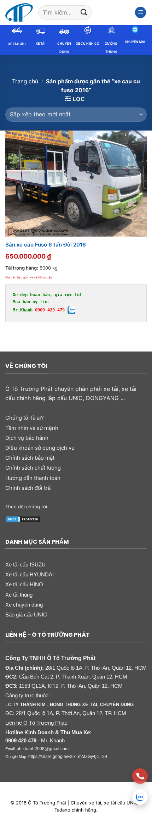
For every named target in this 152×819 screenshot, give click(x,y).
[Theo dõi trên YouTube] (116, 506)
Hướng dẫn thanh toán (32, 478)
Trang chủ (25, 81)
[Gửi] (84, 12)
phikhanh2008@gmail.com (43, 748)
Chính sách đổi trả (28, 488)
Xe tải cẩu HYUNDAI (29, 574)
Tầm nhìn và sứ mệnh (31, 428)
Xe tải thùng (19, 595)
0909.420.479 (20, 740)
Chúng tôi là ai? (24, 417)
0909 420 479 (50, 310)
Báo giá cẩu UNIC (26, 615)
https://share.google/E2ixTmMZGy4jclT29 (67, 756)
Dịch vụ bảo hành (26, 438)
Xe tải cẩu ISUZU (25, 564)
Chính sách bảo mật (29, 457)
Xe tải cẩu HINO (24, 584)
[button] (140, 12)
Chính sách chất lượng (33, 467)
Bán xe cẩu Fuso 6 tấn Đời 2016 (45, 244)
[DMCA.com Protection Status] (23, 519)
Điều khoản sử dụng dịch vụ (40, 447)
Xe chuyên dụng (24, 605)
